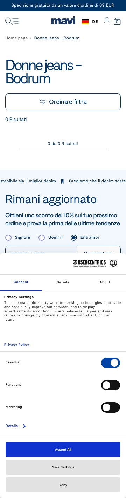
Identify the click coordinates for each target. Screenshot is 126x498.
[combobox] (89, 22)
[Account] (107, 21)
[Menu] (12, 22)
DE (95, 21)
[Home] (63, 21)
